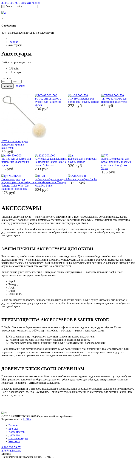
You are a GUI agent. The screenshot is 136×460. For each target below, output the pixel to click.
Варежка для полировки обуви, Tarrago (82, 160)
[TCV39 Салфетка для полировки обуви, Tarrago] (78, 95)
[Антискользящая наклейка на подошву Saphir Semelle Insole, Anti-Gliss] (45, 155)
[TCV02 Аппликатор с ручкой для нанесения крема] (46, 95)
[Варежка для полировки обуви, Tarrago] (71, 155)
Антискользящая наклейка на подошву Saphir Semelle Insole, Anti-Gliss (51, 162)
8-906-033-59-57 (11, 2)
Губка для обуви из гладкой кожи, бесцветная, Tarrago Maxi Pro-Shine (51, 182)
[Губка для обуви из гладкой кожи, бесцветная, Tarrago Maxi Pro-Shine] (40, 175)
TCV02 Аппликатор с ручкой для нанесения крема (48, 101)
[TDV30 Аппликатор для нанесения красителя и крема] (11, 155)
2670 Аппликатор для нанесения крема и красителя (14, 144)
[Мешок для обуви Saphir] (77, 175)
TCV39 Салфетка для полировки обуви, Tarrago (83, 100)
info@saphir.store (11, 450)
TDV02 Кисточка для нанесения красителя (114, 100)
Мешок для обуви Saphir (82, 179)
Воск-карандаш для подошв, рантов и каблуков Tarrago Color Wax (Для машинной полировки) (18, 184)
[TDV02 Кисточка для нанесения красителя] (112, 95)
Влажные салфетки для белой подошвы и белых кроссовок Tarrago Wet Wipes (116, 163)
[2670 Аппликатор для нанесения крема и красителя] (24, 138)
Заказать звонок (30, 2)
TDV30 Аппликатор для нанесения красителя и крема (16, 162)
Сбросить (19, 85)
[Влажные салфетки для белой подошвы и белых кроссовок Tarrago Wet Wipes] (104, 155)
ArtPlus (27, 419)
